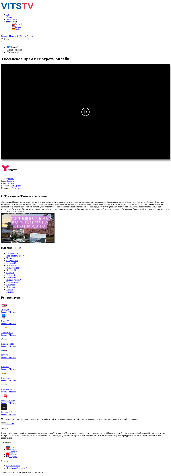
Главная (5, 36)
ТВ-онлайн (14, 36)
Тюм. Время (15, 186)
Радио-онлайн (15, 50)
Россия (30, 36)
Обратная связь (13, 466)
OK (3, 424)
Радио (9, 17)
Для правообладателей (16, 468)
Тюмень (10, 181)
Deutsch (18, 29)
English (18, 26)
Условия (10, 424)
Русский (18, 24)
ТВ (7, 14)
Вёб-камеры (11, 19)
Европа (23, 36)
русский (10, 183)
